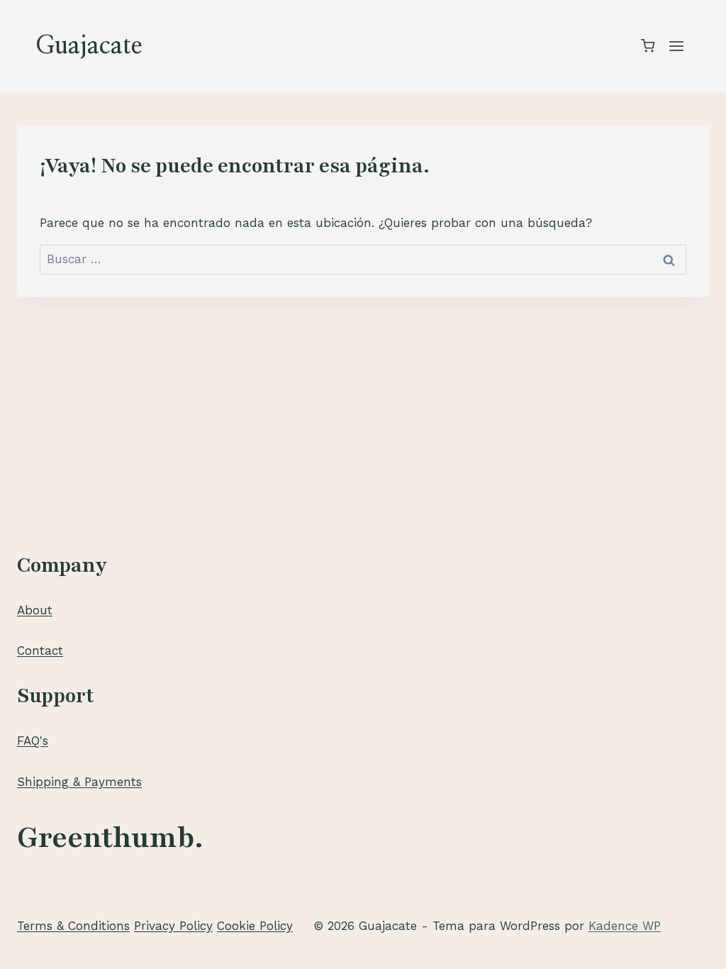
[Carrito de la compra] (647, 45)
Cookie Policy (255, 926)
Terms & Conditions (73, 926)
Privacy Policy (173, 926)
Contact (40, 650)
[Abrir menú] (676, 45)
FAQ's (32, 740)
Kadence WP (624, 926)
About (34, 610)
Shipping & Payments (79, 782)
